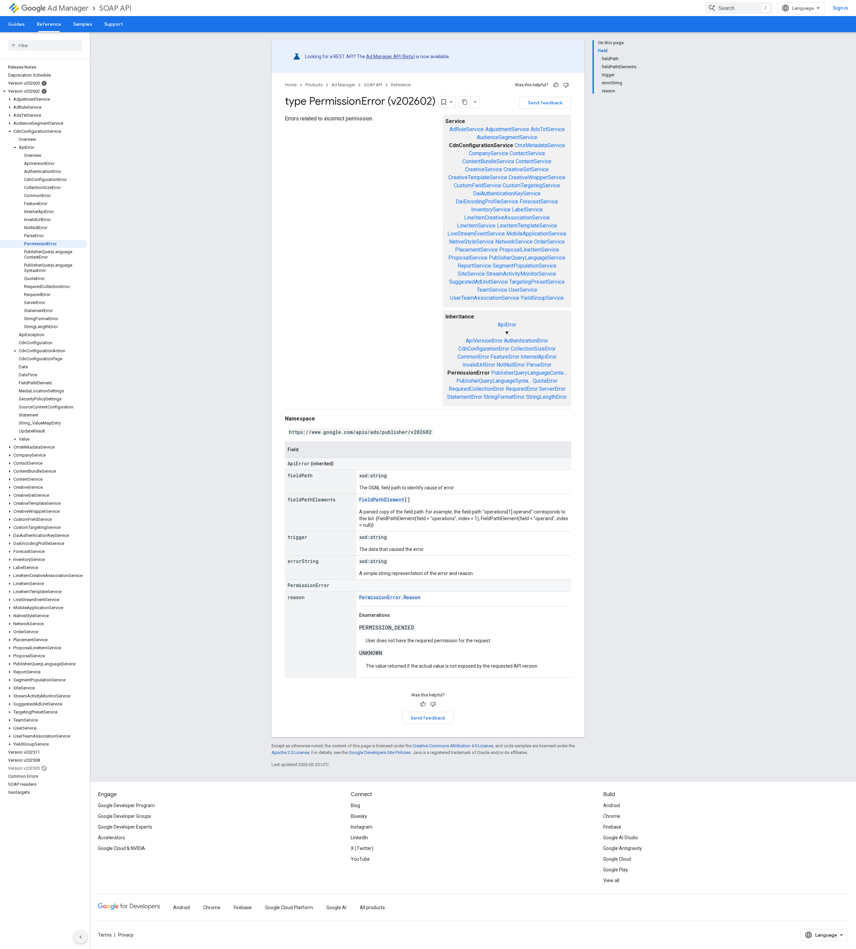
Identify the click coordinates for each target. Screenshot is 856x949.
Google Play (615, 869)
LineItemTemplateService (527, 225)
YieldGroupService (542, 298)
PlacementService (476, 250)
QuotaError (545, 381)
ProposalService (468, 258)
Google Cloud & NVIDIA (121, 848)
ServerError (552, 389)
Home (291, 84)
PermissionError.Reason (390, 597)
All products (372, 907)
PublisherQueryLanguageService (527, 258)
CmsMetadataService (540, 145)
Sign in (840, 8)
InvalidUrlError (478, 365)
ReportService (474, 266)
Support (113, 24)
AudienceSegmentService (507, 137)
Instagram (361, 827)
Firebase (612, 827)
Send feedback (545, 103)
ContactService (527, 153)
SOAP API (115, 8)
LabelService (527, 209)
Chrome (611, 816)
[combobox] (738, 8)
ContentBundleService (488, 161)
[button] (43, 91)
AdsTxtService (548, 129)
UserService (523, 290)
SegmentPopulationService (524, 266)
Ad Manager (68, 8)
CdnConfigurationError (483, 349)
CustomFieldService (477, 185)
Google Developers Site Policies (380, 752)
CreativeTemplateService (477, 177)
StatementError (464, 397)
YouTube (360, 859)
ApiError (507, 324)
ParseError (538, 365)
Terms (105, 935)
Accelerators (111, 837)
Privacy (125, 935)
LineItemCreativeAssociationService (507, 217)
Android (611, 805)
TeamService (492, 290)
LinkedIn (359, 837)
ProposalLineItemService (529, 250)
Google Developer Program (126, 805)
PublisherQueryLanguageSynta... (493, 381)
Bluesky (359, 816)
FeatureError (505, 357)
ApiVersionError (484, 341)
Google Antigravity (622, 848)
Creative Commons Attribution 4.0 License (453, 745)
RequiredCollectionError (476, 389)
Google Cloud (617, 859)
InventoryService (491, 209)
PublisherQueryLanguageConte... (529, 373)
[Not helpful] (566, 85)
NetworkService (514, 242)
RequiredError (522, 389)
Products (314, 84)
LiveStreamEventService (476, 233)
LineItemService (476, 225)
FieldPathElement (381, 499)
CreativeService (483, 169)
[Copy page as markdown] (465, 102)
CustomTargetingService (531, 185)
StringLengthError (546, 397)
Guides (16, 24)
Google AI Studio (620, 837)
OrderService (549, 242)
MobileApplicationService (536, 233)
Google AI (336, 907)
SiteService (471, 274)
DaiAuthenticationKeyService (507, 193)
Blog (355, 805)
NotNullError (511, 365)
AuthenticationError (526, 341)
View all (611, 880)
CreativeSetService (526, 169)
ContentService (533, 161)
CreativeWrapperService (537, 177)
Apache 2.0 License (290, 752)
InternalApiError (539, 357)
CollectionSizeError (533, 349)
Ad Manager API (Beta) (390, 56)
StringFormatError (504, 397)
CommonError (473, 357)
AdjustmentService (507, 129)
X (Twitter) (362, 848)
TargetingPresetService (537, 282)
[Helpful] (556, 85)
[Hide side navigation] (80, 937)
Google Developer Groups (124, 816)
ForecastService (539, 201)
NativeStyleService (471, 242)
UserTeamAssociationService (484, 298)
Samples (82, 24)
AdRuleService (466, 129)
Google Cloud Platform (289, 907)
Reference (49, 24)
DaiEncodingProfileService (487, 201)
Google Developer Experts (125, 827)
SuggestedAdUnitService (478, 282)
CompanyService (488, 153)
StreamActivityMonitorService (521, 274)
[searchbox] (45, 45)
